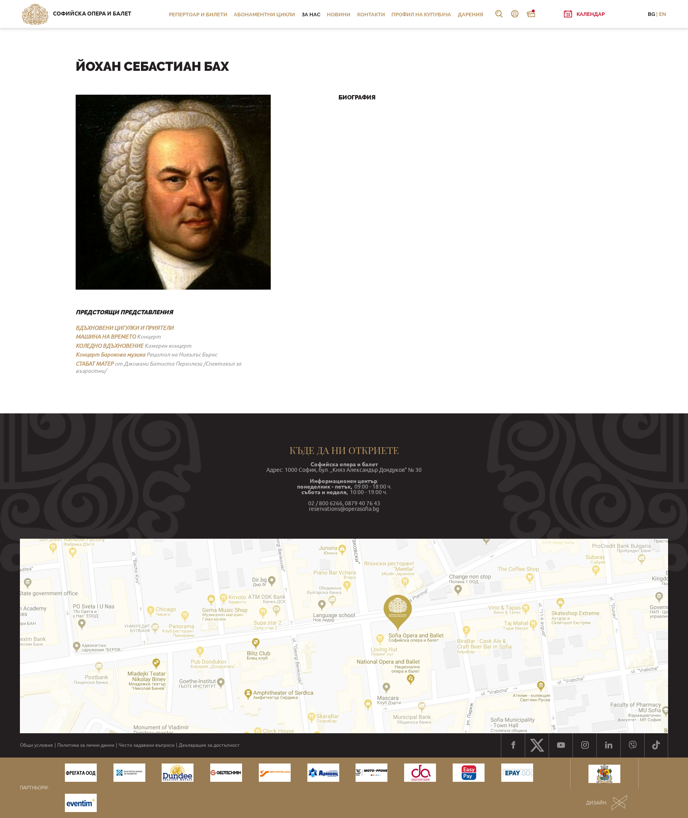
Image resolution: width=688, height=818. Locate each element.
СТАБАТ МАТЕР (94, 363)
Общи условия (36, 745)
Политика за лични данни (85, 745)
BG (651, 14)
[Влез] (515, 14)
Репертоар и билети (198, 15)
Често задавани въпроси (146, 745)
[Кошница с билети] (531, 14)
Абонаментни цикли (264, 15)
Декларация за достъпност (209, 745)
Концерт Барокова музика (110, 354)
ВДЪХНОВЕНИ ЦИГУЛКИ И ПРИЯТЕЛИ (125, 328)
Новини (338, 15)
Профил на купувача (421, 15)
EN (662, 14)
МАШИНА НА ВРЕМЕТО (106, 336)
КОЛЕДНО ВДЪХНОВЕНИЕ (109, 346)
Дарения (470, 15)
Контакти (371, 15)
